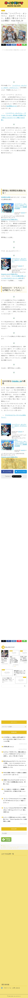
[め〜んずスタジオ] (14, 6)
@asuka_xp (17, 381)
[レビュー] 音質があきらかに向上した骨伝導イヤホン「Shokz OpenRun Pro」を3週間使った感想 (15, 819)
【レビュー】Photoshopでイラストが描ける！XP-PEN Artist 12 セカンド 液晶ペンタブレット (14, 800)
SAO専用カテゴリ (11, 106)
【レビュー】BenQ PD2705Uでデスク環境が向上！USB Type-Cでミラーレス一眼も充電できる (14, 810)
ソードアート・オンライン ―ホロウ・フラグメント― (19, 260)
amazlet (23, 212)
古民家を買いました (8, 746)
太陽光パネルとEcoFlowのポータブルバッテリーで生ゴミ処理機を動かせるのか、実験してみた (14, 782)
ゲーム (3, 10)
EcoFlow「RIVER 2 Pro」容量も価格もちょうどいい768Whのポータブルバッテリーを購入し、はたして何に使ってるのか (14, 754)
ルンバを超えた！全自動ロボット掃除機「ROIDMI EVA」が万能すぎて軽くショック (14, 791)
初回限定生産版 (5, 197)
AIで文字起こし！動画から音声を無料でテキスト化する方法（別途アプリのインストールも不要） (14, 739)
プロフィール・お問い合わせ (12, 988)
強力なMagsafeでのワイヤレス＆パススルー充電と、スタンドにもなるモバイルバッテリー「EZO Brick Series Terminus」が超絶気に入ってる (14, 764)
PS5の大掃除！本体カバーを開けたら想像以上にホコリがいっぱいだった (15, 773)
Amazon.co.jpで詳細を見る (9, 219)
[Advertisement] (14, 65)
